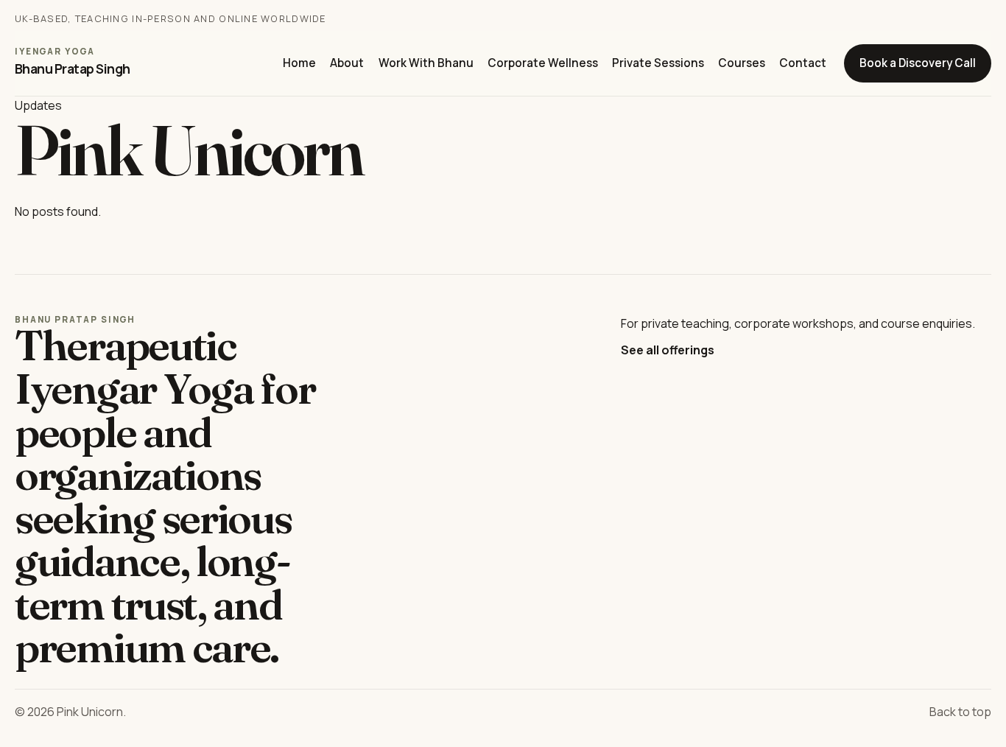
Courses (741, 63)
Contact (802, 63)
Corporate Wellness (543, 63)
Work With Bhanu (426, 63)
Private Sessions (658, 63)
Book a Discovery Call (917, 63)
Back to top (960, 712)
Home (299, 63)
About (347, 63)
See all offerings (667, 350)
